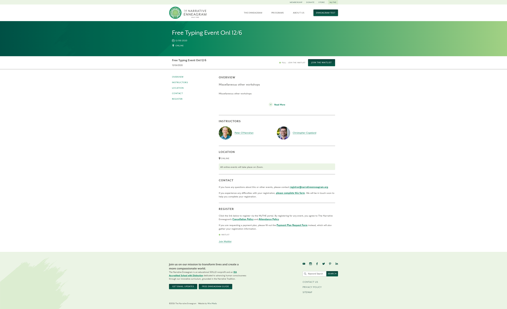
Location (178, 88)
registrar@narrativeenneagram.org (309, 187)
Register (177, 99)
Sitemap (307, 292)
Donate (310, 2)
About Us (298, 13)
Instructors (180, 82)
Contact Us (310, 282)
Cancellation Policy (242, 219)
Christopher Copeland (304, 133)
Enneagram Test (325, 13)
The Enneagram (253, 13)
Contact (177, 93)
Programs (277, 13)
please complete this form (290, 193)
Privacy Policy (312, 287)
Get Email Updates (183, 286)
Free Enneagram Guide (215, 286)
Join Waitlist (225, 241)
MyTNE (333, 2)
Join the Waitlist (321, 62)
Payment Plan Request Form (292, 225)
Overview (178, 77)
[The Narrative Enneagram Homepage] (187, 12)
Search (332, 273)
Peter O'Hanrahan (244, 133)
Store (321, 2)
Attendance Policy (269, 219)
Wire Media (212, 304)
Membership (296, 2)
